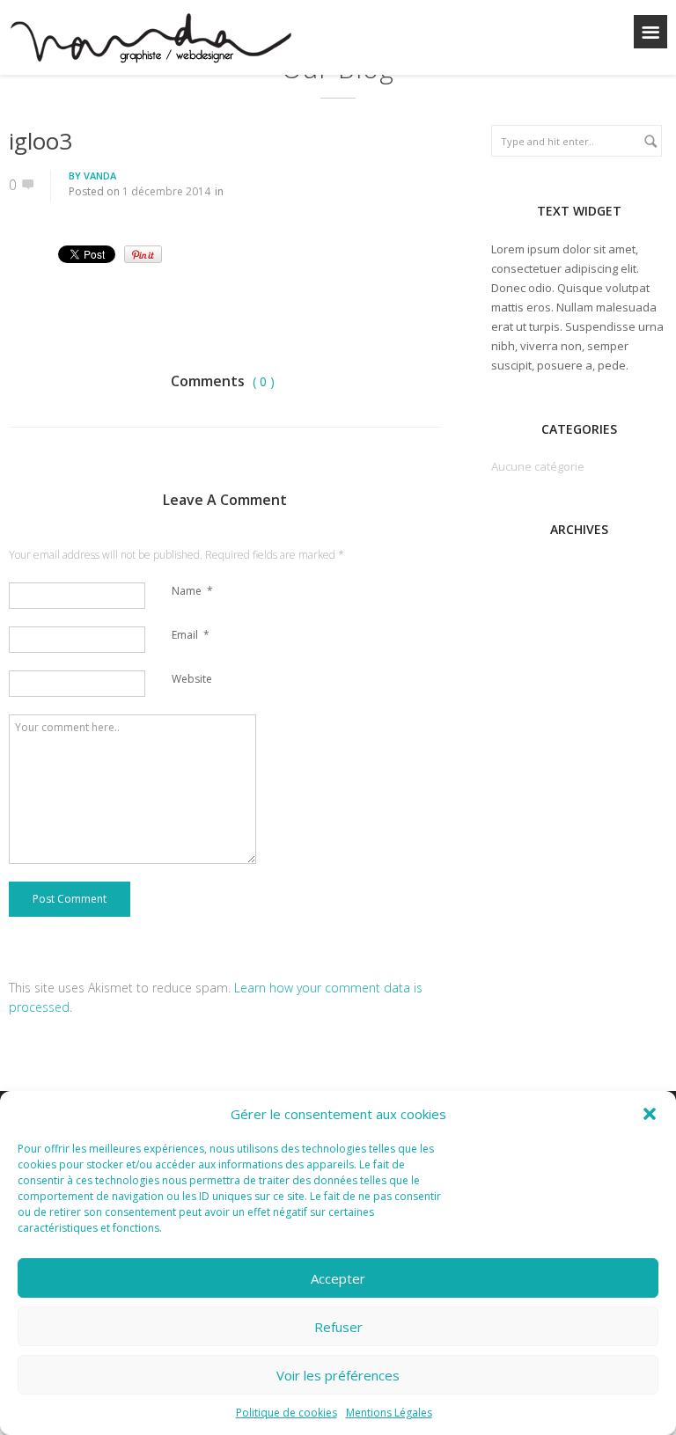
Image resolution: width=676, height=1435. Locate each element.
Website (192, 678)
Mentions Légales (389, 1412)
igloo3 (40, 141)
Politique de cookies (286, 1412)
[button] (649, 1114)
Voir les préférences (338, 1375)
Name (192, 590)
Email (190, 634)
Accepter (338, 1278)
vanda (100, 175)
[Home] (150, 40)
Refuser (338, 1327)
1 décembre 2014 (166, 191)
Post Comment (70, 898)
